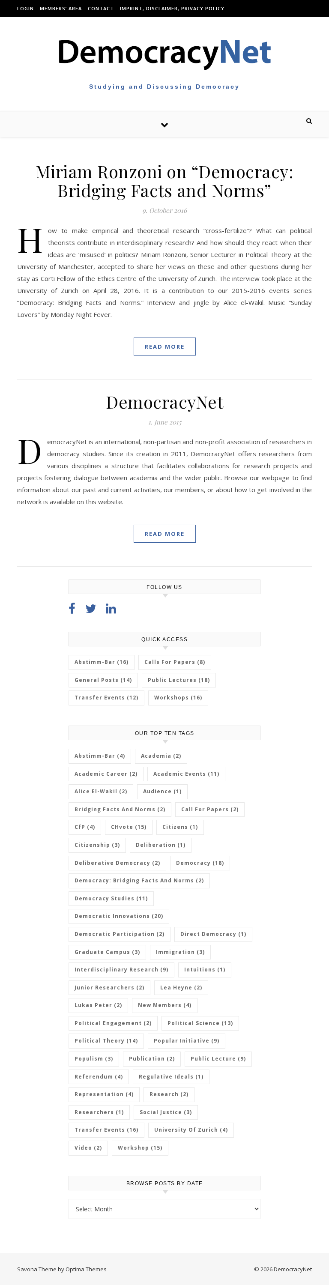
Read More (165, 346)
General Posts (103, 680)
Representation (104, 1094)
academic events (186, 773)
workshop (140, 1147)
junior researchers (109, 987)
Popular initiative (186, 1040)
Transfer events (106, 1129)
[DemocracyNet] (164, 54)
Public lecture (218, 1058)
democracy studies (111, 898)
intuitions (204, 969)
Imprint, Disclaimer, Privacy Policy (172, 8)
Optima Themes (86, 1269)
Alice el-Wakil (101, 791)
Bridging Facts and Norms (120, 809)
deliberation (160, 845)
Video (88, 1147)
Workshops (178, 697)
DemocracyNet (164, 401)
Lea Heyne (181, 987)
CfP (85, 827)
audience (162, 791)
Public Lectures (179, 680)
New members (164, 1005)
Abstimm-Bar (102, 662)
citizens (180, 827)
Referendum (99, 1076)
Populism (94, 1058)
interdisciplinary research (121, 969)
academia (161, 755)
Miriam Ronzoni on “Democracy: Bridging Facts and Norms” (165, 180)
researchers (99, 1112)
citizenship (97, 845)
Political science (200, 1023)
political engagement (113, 1023)
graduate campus (107, 952)
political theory (106, 1040)
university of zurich (191, 1129)
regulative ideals (171, 1076)
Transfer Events (106, 697)
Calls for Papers (174, 662)
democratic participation (119, 934)
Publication (152, 1058)
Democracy (200, 863)
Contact (101, 8)
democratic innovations (119, 916)
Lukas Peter (98, 1005)
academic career (106, 773)
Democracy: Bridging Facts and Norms (139, 880)
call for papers (210, 809)
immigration (180, 952)
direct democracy (213, 934)
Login (25, 8)
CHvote (129, 827)
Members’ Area (61, 8)
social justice (166, 1112)
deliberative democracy (117, 863)
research (169, 1094)
